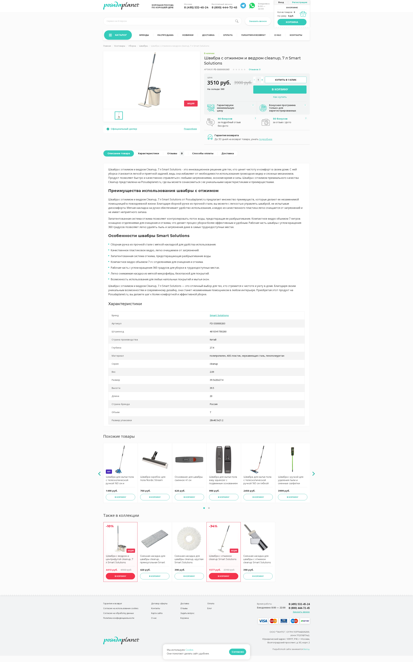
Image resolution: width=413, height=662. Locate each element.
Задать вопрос (187, 613)
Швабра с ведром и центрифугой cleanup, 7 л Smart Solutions (119, 559)
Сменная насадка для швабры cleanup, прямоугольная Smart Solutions (152, 560)
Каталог (121, 35)
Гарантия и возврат (253, 35)
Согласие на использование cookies (120, 608)
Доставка (208, 35)
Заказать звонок (258, 21)
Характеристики (148, 153)
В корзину (280, 89)
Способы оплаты (202, 153)
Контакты (296, 35)
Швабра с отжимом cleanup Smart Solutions (222, 558)
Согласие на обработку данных (118, 613)
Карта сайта (156, 613)
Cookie (189, 649)
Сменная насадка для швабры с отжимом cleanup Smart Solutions (257, 559)
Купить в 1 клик (285, 79)
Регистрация (299, 2)
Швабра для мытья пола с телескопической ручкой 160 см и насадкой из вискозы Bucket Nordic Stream (120, 480)
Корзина (292, 22)
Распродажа (165, 35)
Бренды (144, 35)
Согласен (238, 651)
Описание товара (118, 153)
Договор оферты (159, 603)
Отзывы (175, 153)
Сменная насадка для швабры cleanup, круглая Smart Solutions (189, 559)
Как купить (280, 97)
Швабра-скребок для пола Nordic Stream (152, 478)
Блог (209, 608)
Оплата (228, 35)
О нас (277, 35)
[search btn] (237, 21)
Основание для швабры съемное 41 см (189, 478)
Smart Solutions (219, 315)
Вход (281, 2)
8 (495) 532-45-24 (196, 7)
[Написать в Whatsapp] (243, 7)
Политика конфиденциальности (118, 618)
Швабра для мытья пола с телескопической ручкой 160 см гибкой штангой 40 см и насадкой (257, 480)
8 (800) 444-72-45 (224, 7)
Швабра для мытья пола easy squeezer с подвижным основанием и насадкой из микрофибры (223, 480)
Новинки (187, 35)
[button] (204, 508)
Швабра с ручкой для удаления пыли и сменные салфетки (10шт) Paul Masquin (290, 480)
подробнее (265, 139)
